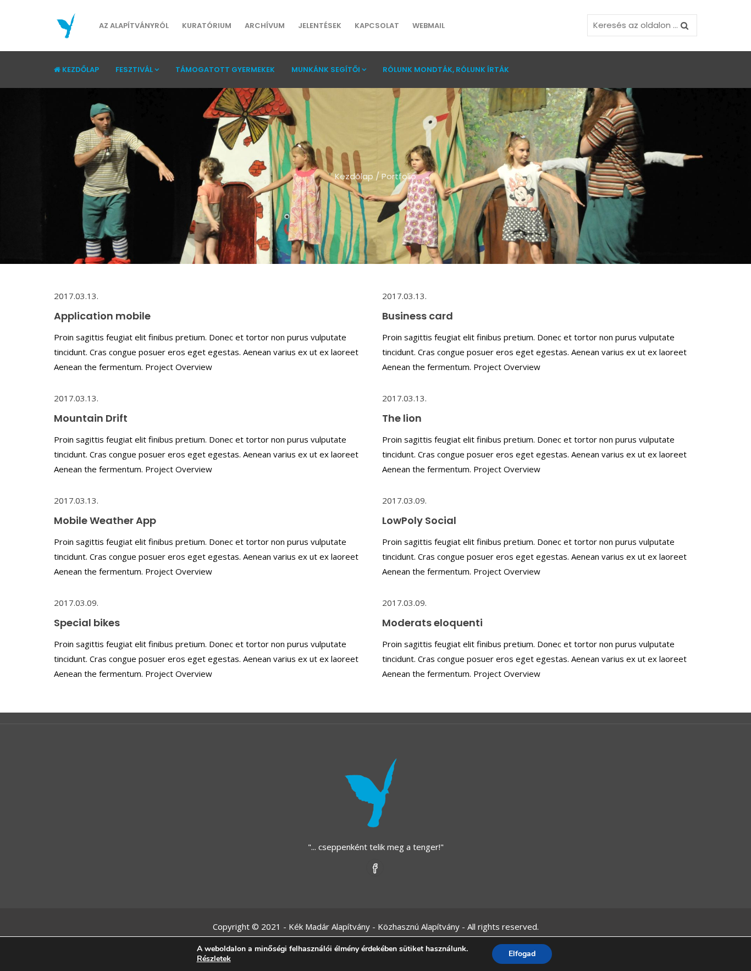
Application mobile (102, 316)
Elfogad (522, 953)
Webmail (428, 25)
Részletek (214, 959)
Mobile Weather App (105, 520)
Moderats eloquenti (432, 623)
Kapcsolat (377, 25)
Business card (417, 316)
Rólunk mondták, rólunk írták (446, 69)
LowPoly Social (419, 520)
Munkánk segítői (325, 69)
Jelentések (319, 25)
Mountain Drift (91, 418)
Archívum (265, 25)
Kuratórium (206, 25)
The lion (402, 418)
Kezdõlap (354, 176)
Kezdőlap (80, 69)
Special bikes (87, 623)
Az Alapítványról (134, 25)
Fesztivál (134, 69)
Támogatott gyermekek (225, 69)
